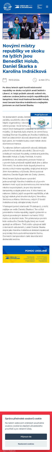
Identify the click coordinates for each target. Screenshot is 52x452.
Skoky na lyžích (39, 6)
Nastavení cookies (26, 444)
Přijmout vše (26, 437)
